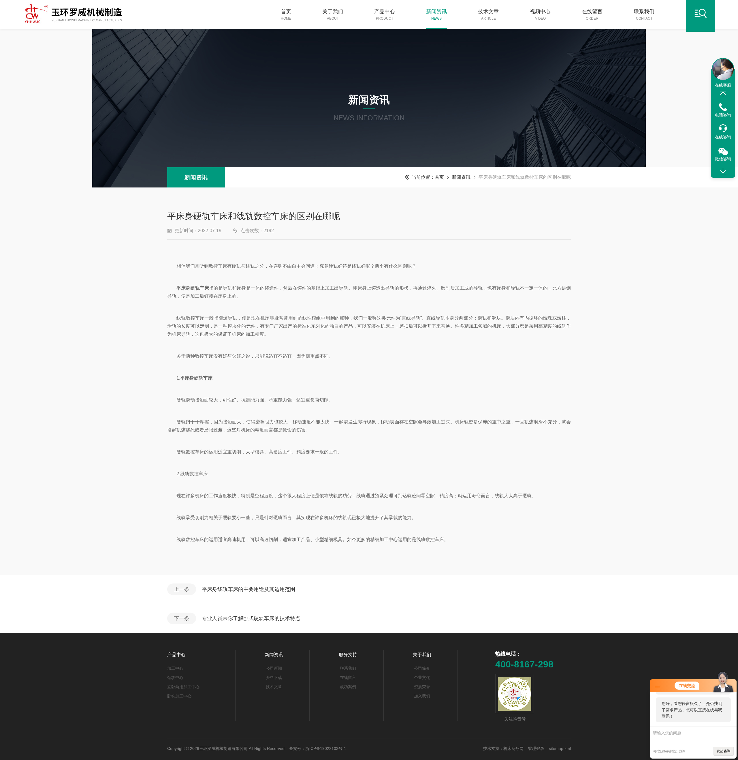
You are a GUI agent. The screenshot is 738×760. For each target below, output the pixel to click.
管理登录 (536, 748)
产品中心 (384, 14)
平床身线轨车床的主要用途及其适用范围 (248, 589)
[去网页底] (723, 171)
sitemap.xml (560, 748)
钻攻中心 (175, 677)
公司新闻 (274, 668)
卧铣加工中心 (179, 696)
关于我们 (332, 14)
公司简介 (422, 668)
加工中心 (175, 668)
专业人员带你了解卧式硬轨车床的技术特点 (251, 618)
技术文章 (488, 14)
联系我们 (644, 14)
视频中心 (540, 14)
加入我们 (422, 696)
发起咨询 (724, 751)
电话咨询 (723, 115)
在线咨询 (723, 137)
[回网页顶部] (723, 94)
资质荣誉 (422, 686)
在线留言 (592, 14)
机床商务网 (513, 748)
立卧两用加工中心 (183, 686)
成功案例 (348, 686)
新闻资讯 (436, 14)
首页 (286, 14)
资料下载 (274, 677)
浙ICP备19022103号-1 (325, 748)
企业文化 (422, 677)
